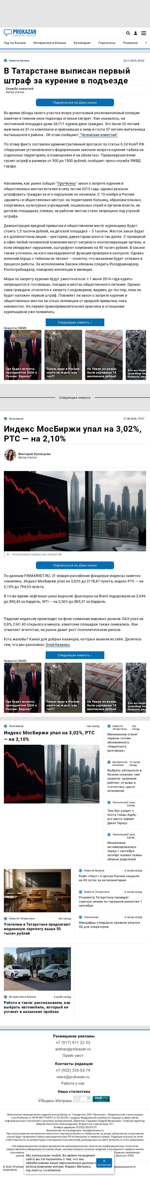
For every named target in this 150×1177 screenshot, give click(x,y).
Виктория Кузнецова (34, 454)
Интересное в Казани (120, 763)
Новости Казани (19, 60)
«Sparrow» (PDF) (124, 1155)
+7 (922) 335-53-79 (73, 1070)
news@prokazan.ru (73, 1077)
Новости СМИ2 (15, 328)
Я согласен (104, 1163)
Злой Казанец (58, 645)
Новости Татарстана (119, 727)
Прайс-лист (73, 1055)
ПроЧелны (66, 183)
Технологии (119, 802)
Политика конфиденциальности (115, 1166)
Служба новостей (19, 88)
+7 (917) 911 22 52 (73, 1042)
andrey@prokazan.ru (73, 1049)
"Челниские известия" (98, 135)
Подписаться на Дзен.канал (75, 102)
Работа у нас (73, 1083)
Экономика (16, 418)
